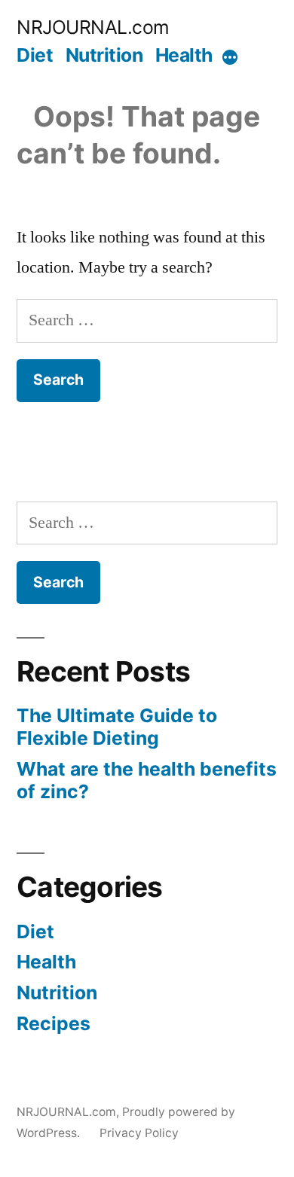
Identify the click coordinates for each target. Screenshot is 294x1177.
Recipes (53, 1023)
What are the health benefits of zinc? (147, 780)
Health (184, 55)
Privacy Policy (139, 1133)
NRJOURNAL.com (93, 27)
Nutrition (104, 55)
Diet (35, 55)
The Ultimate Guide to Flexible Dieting (117, 726)
